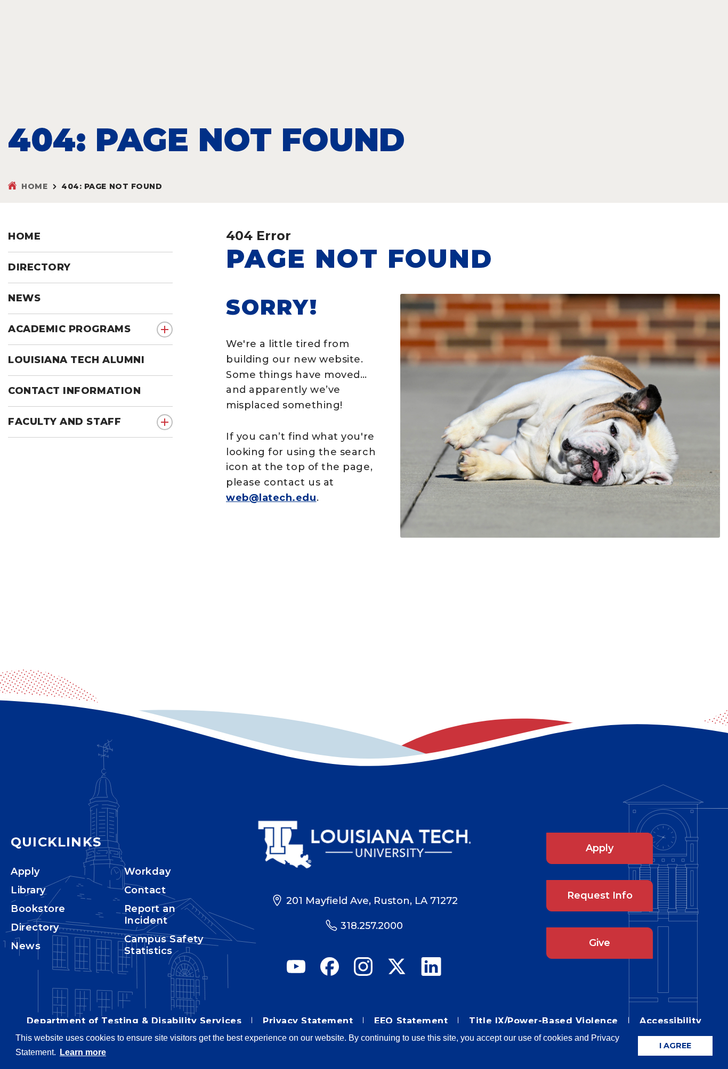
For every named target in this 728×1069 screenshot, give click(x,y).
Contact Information (74, 391)
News (26, 946)
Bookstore (38, 909)
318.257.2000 (372, 926)
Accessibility (670, 1021)
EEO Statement (411, 1021)
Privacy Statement (308, 1021)
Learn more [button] (83, 1052)
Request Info (600, 895)
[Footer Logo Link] (364, 844)
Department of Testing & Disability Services (134, 1021)
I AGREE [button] (675, 1045)
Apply (25, 871)
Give (599, 943)
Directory (35, 927)
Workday (147, 871)
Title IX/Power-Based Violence (543, 1021)
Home (34, 186)
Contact (145, 890)
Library (28, 890)
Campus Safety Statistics (164, 945)
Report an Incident (150, 914)
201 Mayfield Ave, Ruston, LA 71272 (372, 901)
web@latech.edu (271, 498)
